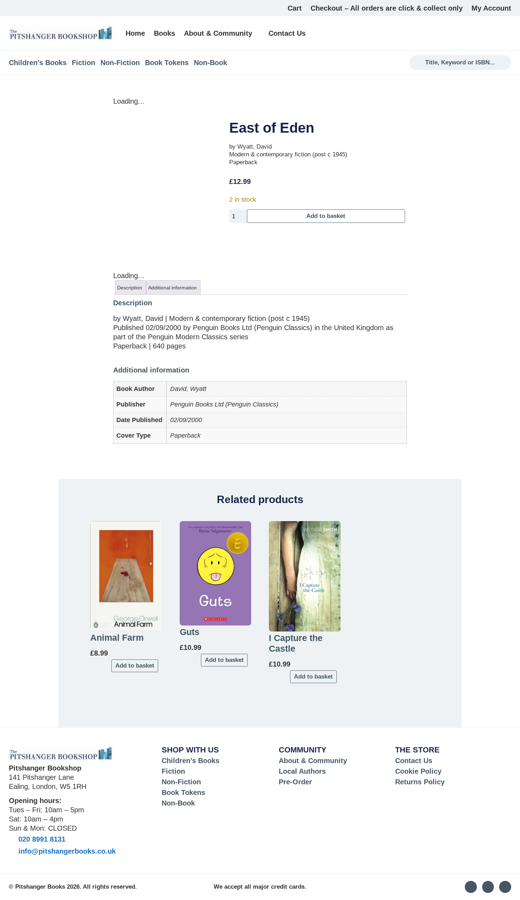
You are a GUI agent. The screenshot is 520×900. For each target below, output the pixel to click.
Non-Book (210, 63)
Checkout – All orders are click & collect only (387, 8)
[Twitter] (488, 887)
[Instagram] (471, 887)
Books (164, 33)
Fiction (83, 63)
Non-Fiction (120, 63)
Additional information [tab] (172, 287)
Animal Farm (117, 637)
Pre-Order (295, 782)
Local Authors (302, 771)
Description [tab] (129, 287)
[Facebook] (505, 887)
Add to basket (325, 216)
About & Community (218, 33)
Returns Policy (420, 782)
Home (135, 33)
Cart (295, 8)
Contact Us (287, 33)
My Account (491, 8)
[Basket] (507, 33)
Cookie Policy (418, 771)
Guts (190, 632)
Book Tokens (167, 63)
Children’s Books (38, 63)
